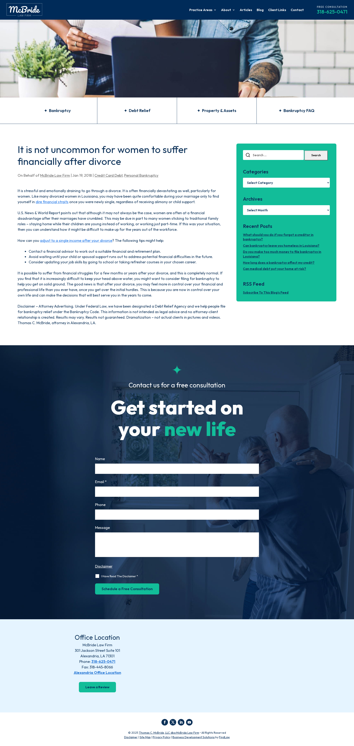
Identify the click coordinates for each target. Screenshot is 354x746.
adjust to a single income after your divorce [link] (76, 240)
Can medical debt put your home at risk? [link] (274, 269)
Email (101, 481)
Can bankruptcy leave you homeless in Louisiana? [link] (281, 245)
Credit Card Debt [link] (108, 175)
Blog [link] (260, 10)
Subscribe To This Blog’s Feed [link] (265, 292)
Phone (100, 504)
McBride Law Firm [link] (55, 175)
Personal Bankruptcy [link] (141, 175)
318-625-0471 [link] (332, 12)
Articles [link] (246, 10)
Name (100, 458)
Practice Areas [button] (200, 10)
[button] (164, 722)
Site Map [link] (145, 737)
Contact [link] (297, 10)
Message (102, 527)
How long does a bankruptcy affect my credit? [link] (278, 262)
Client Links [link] (277, 10)
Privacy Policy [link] (161, 737)
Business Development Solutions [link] (193, 737)
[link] (24, 9)
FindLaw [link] (224, 737)
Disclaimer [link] (131, 737)
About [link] (226, 10)
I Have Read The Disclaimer (119, 576)
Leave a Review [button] (97, 687)
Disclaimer (103, 566)
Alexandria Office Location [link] (97, 672)
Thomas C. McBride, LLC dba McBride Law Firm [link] (169, 733)
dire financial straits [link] (52, 201)
